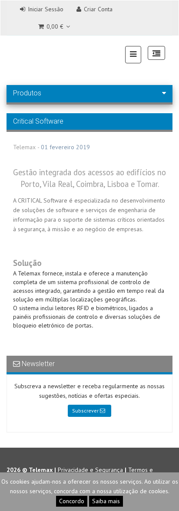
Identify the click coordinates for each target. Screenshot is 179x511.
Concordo (71, 501)
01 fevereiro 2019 (65, 147)
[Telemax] (18, 53)
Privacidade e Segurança (90, 470)
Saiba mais (106, 501)
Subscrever (86, 410)
